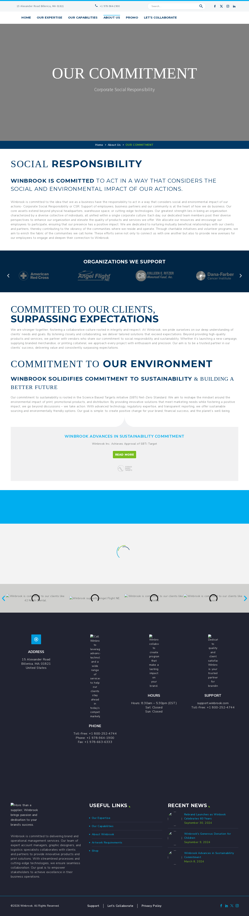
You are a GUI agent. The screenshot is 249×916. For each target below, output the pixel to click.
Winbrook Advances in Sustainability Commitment (209, 855)
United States (36, 668)
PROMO (132, 17)
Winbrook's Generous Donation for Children (207, 836)
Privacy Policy (152, 906)
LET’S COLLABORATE (160, 17)
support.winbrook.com (213, 703)
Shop (95, 851)
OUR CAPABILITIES (82, 17)
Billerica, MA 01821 (36, 664)
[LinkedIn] (226, 906)
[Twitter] (231, 906)
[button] (201, 6)
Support (93, 906)
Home (26, 17)
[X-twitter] (221, 6)
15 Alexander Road (36, 659)
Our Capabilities (102, 826)
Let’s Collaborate (120, 906)
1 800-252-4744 (104, 733)
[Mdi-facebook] (215, 6)
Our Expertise (101, 818)
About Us (114, 145)
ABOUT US (111, 17)
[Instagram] (228, 6)
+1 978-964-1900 (100, 738)
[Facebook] (221, 906)
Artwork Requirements (107, 842)
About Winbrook (103, 834)
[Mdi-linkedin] (234, 6)
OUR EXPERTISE (49, 17)
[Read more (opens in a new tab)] (38, 6)
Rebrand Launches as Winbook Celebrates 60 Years (205, 817)
